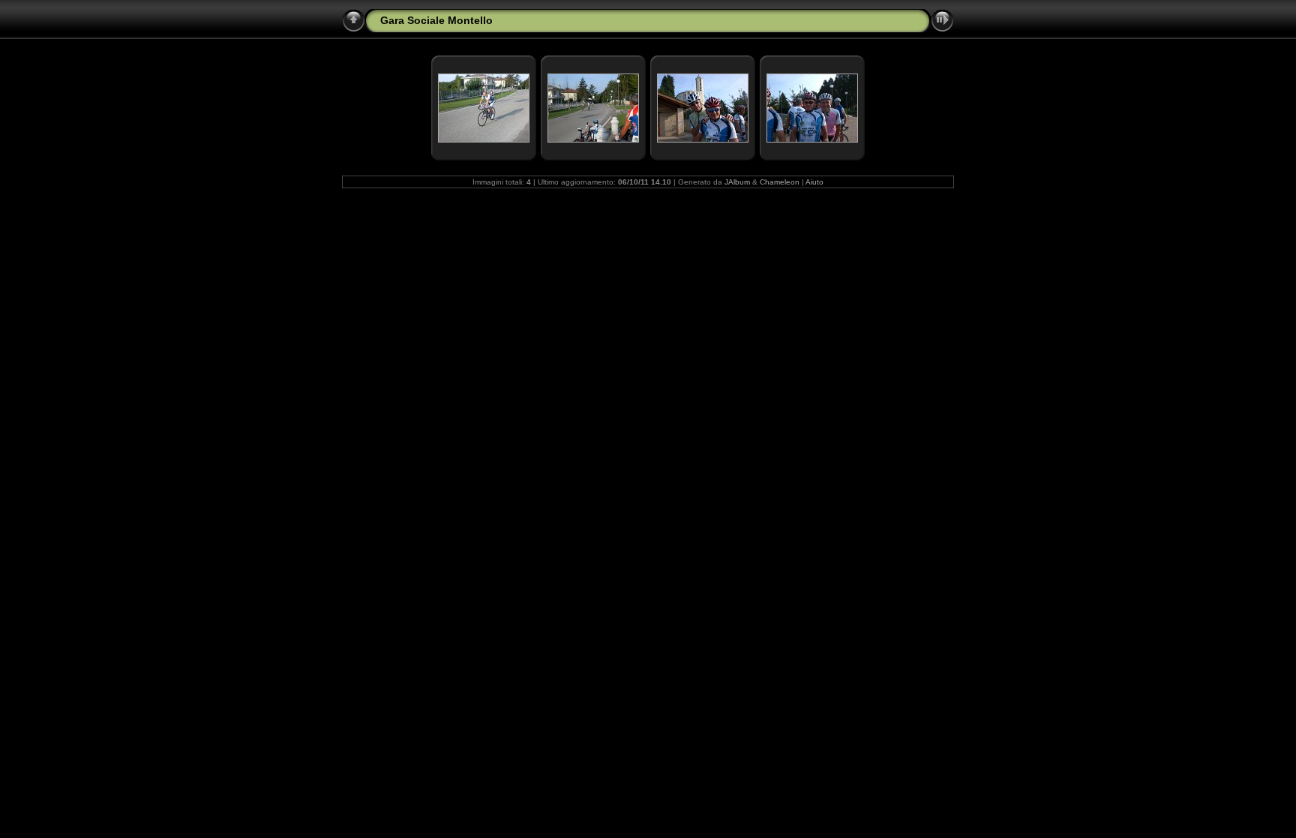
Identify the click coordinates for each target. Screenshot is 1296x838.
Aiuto (815, 182)
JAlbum (737, 182)
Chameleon (780, 182)
